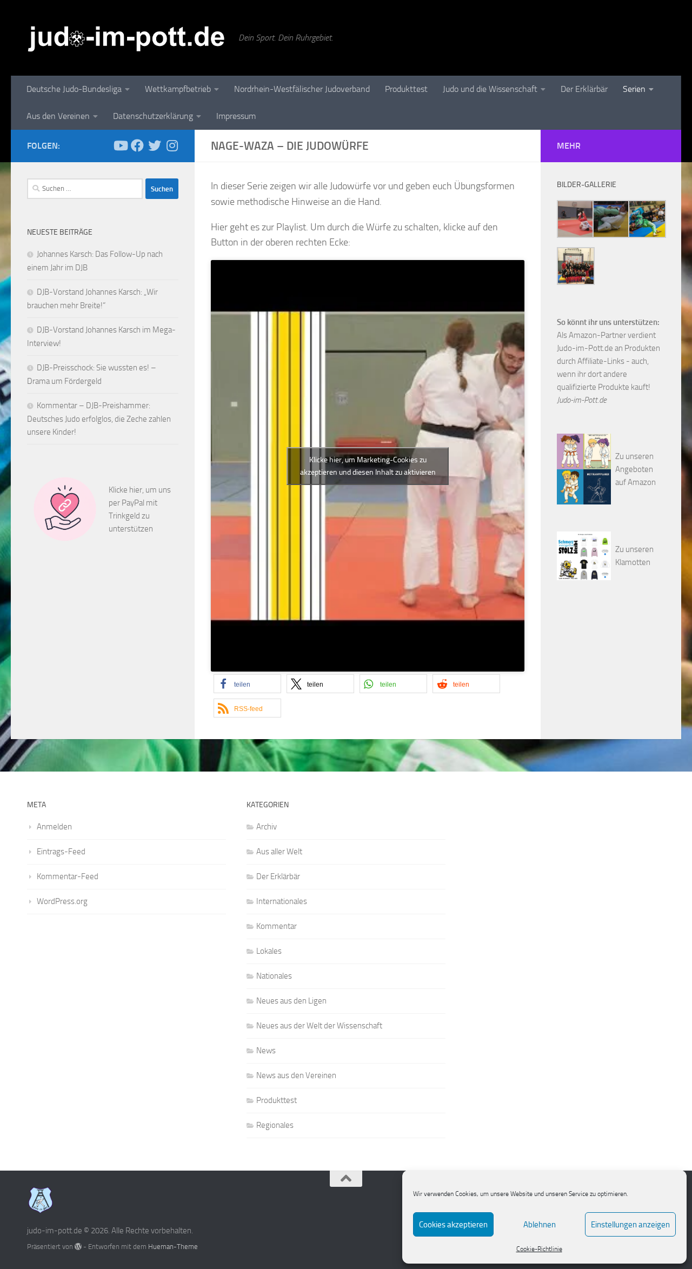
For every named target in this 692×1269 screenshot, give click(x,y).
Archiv (266, 827)
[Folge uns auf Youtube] (120, 145)
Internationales (281, 901)
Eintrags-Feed (61, 851)
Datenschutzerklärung (153, 116)
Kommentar (276, 926)
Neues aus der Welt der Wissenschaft (319, 1026)
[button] (247, 683)
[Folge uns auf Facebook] (137, 145)
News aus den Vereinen (296, 1075)
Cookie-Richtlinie (539, 1249)
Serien (634, 89)
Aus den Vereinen (58, 116)
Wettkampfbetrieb (178, 89)
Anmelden (54, 827)
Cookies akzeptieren (453, 1225)
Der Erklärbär (584, 89)
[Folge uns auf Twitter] (154, 145)
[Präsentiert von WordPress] (78, 1246)
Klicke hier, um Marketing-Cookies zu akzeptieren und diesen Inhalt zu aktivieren (368, 466)
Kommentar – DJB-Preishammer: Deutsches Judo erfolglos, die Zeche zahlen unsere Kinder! (99, 419)
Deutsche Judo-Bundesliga (74, 89)
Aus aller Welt (279, 851)
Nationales (274, 976)
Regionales (275, 1125)
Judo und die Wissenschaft (490, 89)
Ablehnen (539, 1225)
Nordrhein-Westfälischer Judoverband (302, 89)
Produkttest (406, 89)
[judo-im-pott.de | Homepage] (127, 38)
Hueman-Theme (173, 1247)
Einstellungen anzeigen (630, 1225)
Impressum (236, 116)
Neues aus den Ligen (291, 1001)
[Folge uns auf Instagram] (171, 145)
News (266, 1050)
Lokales (269, 951)
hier (135, 490)
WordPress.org (62, 901)
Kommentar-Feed (67, 876)
